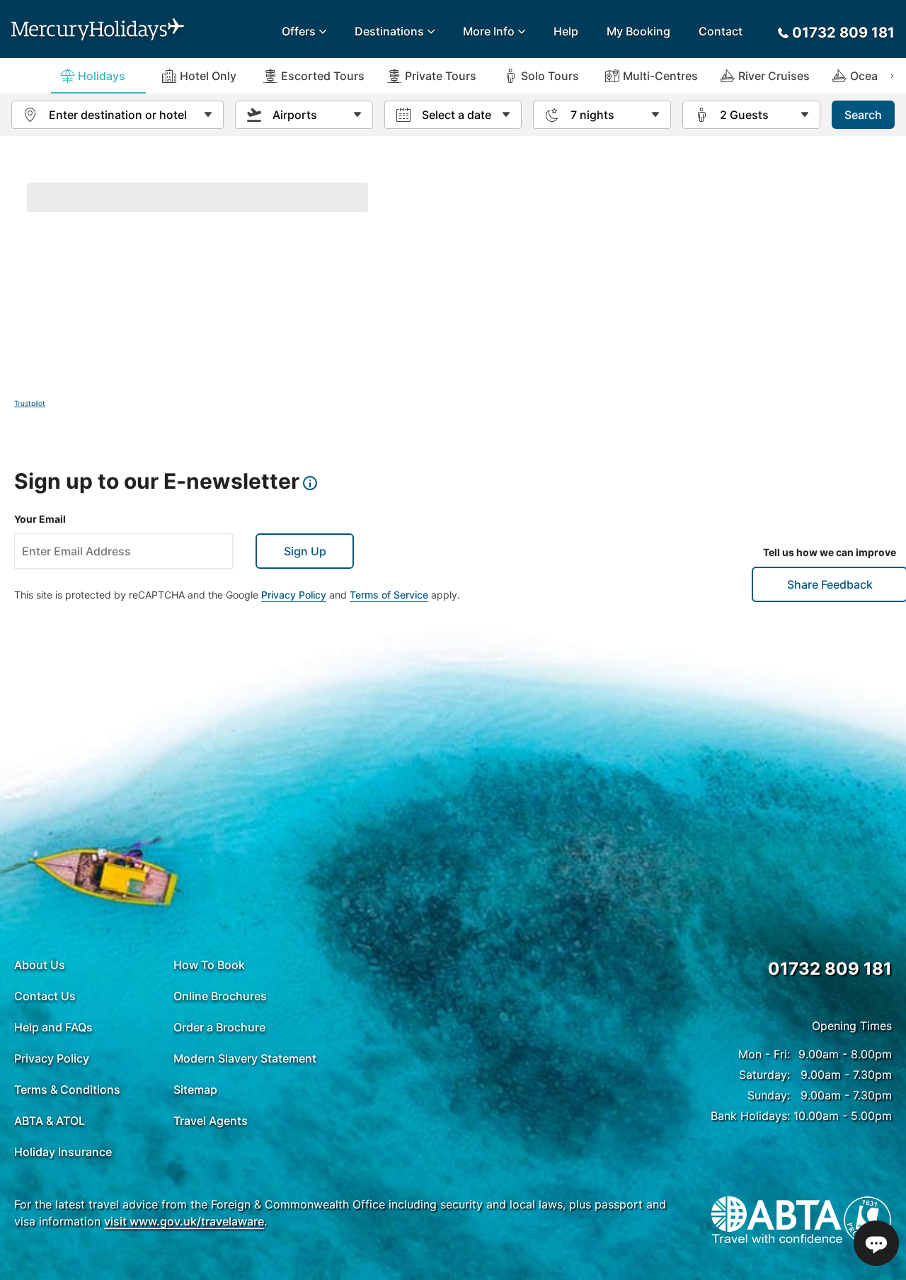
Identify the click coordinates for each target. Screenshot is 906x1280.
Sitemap (195, 1089)
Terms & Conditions (67, 1089)
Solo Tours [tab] (550, 76)
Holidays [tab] (101, 76)
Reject (708, 1212)
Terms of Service (389, 595)
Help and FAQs (53, 1027)
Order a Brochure (219, 1027)
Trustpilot (29, 403)
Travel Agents (210, 1121)
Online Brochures (220, 996)
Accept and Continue (821, 1212)
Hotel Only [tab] (208, 76)
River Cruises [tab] (774, 76)
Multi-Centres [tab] (660, 76)
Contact (720, 31)
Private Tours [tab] (440, 76)
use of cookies (338, 1236)
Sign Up (305, 551)
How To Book (209, 965)
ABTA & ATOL (49, 1121)
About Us (39, 965)
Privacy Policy (293, 595)
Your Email (40, 519)
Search (863, 115)
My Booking (638, 31)
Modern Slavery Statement (244, 1058)
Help (566, 31)
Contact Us (45, 996)
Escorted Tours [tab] (323, 76)
